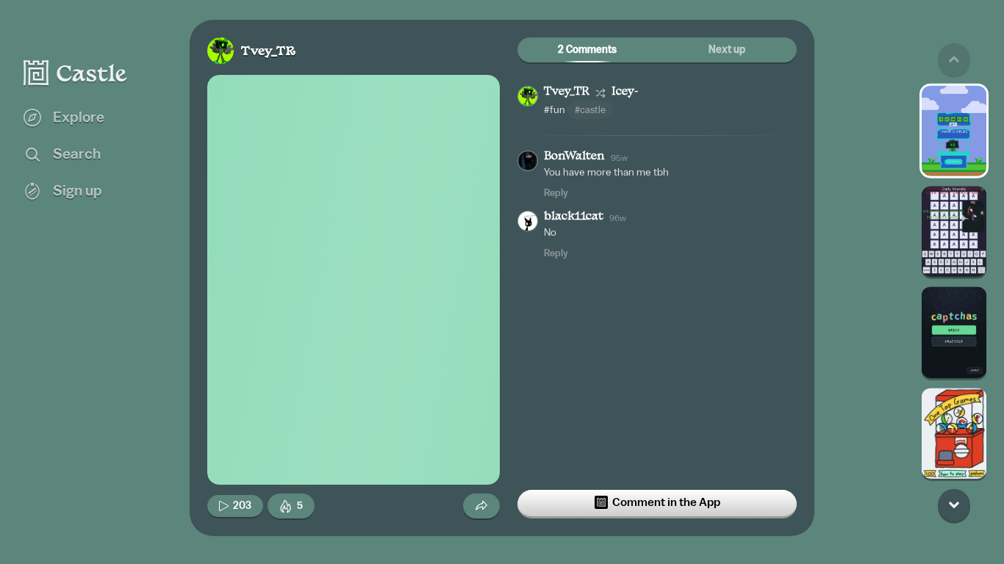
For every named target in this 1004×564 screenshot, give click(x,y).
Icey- (625, 92)
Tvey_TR (268, 52)
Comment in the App (666, 502)
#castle (590, 110)
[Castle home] (76, 72)
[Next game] (954, 504)
